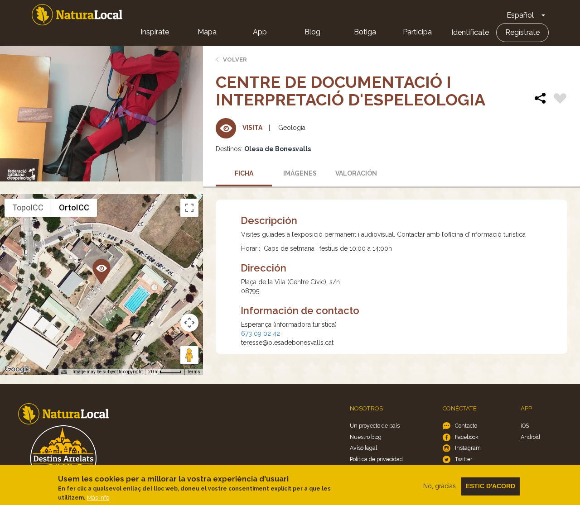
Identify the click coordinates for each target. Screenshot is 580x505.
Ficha (244, 173)
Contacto (466, 425)
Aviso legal (363, 447)
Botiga (365, 32)
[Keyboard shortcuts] (64, 372)
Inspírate (154, 32)
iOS (525, 425)
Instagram (468, 447)
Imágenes (300, 173)
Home (77, 14)
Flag (560, 99)
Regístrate (522, 32)
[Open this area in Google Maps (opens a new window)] (17, 369)
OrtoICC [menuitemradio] (74, 207)
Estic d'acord (490, 486)
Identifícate (470, 32)
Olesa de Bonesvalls (277, 148)
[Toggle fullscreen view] (189, 208)
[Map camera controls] (189, 323)
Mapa (207, 32)
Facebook (466, 437)
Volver (235, 59)
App (260, 32)
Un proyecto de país (375, 425)
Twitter (463, 459)
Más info (98, 497)
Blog (312, 32)
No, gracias (439, 486)
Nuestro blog (366, 437)
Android (530, 437)
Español (520, 15)
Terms (193, 371)
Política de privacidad (376, 459)
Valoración (356, 173)
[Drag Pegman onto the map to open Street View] (189, 355)
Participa (417, 32)
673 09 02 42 (260, 333)
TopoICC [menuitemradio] (28, 207)
